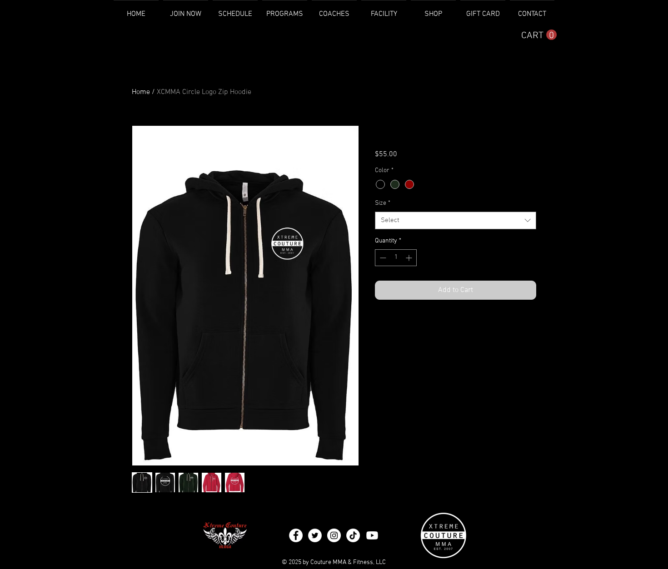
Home (141, 92)
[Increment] (409, 258)
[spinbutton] (396, 258)
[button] (539, 35)
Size (382, 203)
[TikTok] (353, 535)
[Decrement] (382, 258)
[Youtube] (372, 535)
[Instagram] (334, 535)
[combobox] (455, 220)
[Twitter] (315, 535)
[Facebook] (296, 535)
